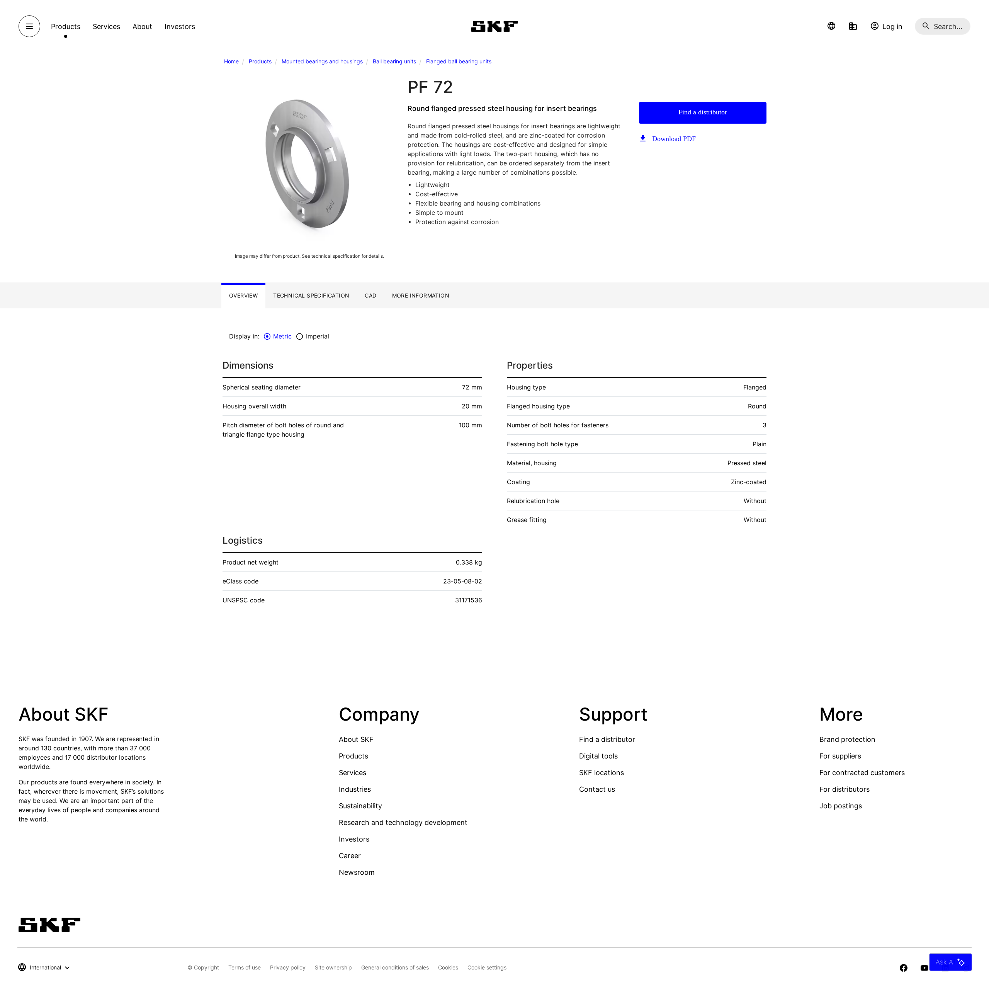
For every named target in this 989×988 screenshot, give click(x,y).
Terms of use (244, 967)
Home (231, 61)
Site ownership (333, 967)
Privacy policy (288, 967)
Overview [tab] (243, 295)
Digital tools (598, 756)
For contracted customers (862, 773)
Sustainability (360, 806)
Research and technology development (403, 822)
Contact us (597, 789)
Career (350, 856)
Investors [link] (180, 26)
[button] (831, 26)
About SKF (356, 739)
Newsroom (357, 872)
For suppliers (840, 756)
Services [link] (106, 26)
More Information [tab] (420, 295)
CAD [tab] (370, 295)
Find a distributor (702, 112)
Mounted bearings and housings (322, 61)
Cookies (448, 967)
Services (352, 773)
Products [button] (65, 26)
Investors (354, 839)
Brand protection (847, 739)
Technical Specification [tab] (311, 295)
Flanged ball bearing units (458, 61)
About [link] (142, 26)
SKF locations (601, 773)
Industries (355, 789)
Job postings (840, 806)
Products (260, 61)
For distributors (844, 789)
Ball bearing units (394, 61)
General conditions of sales (395, 967)
